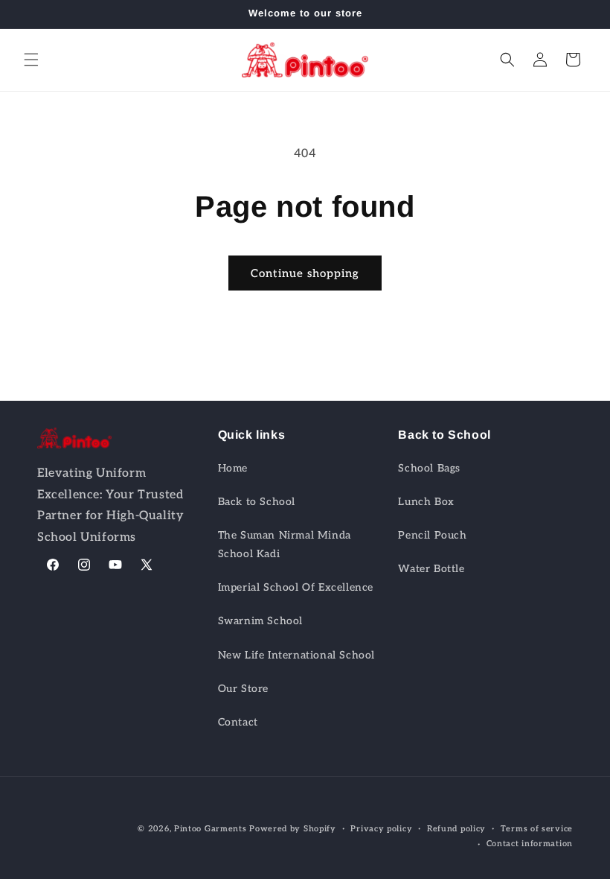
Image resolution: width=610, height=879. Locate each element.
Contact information (530, 843)
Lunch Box (426, 501)
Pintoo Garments (210, 829)
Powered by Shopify (292, 829)
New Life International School (296, 655)
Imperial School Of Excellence (295, 587)
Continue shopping (305, 273)
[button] (31, 59)
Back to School (256, 501)
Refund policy (456, 829)
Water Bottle (431, 568)
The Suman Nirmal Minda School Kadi (284, 544)
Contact (238, 722)
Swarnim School (260, 621)
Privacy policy (381, 829)
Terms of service (537, 829)
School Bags (429, 468)
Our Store (243, 688)
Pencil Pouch (432, 535)
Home (233, 468)
